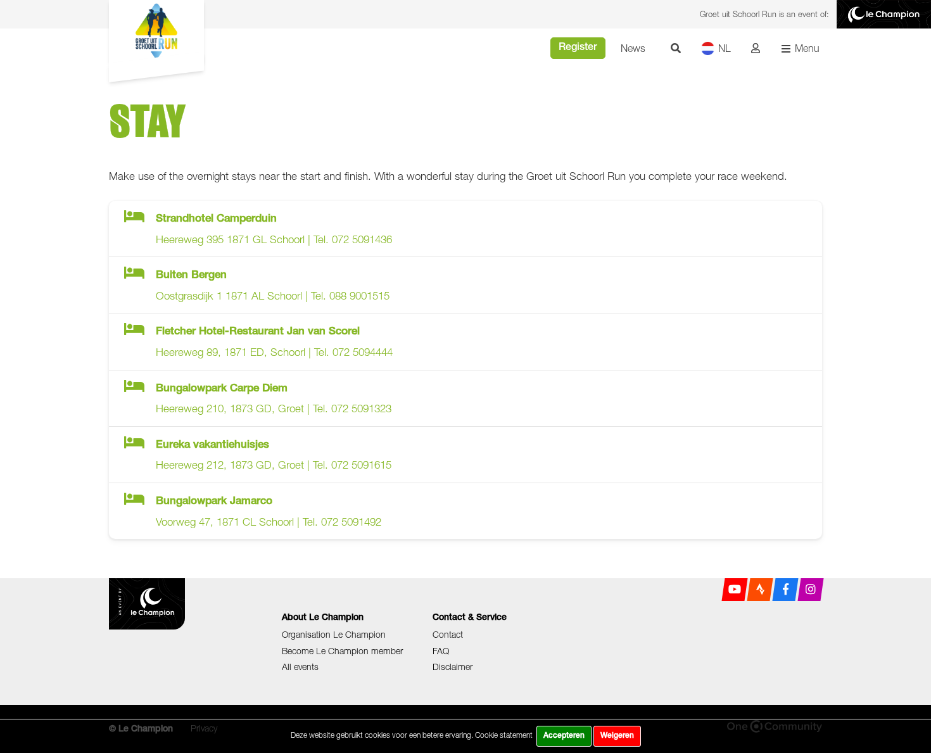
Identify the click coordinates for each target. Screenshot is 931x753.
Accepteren (564, 736)
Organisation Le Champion (334, 634)
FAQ (441, 650)
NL (724, 48)
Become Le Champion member (342, 650)
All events (300, 666)
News (633, 48)
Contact (448, 634)
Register (578, 48)
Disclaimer (452, 666)
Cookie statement (504, 735)
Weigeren (617, 736)
